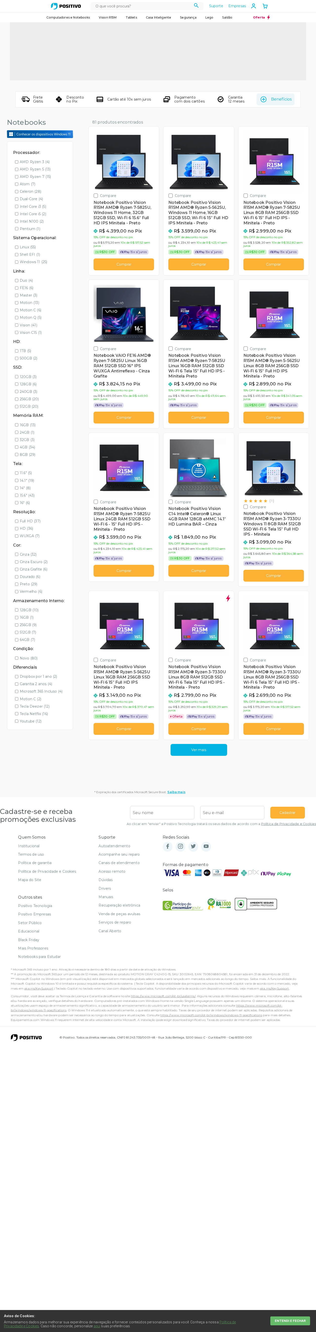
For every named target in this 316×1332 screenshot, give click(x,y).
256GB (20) (29, 399)
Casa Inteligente (158, 17)
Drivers (105, 888)
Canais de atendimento (119, 863)
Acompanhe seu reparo (119, 854)
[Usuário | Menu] (253, 5)
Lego (209, 17)
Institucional (29, 846)
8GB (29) (27, 454)
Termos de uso (31, 854)
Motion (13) (29, 302)
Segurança (188, 17)
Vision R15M (108, 17)
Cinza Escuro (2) (34, 562)
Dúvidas (106, 880)
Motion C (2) (30, 699)
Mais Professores (33, 948)
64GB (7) (27, 639)
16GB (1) (27, 617)
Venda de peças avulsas (119, 914)
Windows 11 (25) (33, 262)
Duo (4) (26, 280)
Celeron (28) (30, 191)
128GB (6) (28, 384)
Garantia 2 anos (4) (36, 684)
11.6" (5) (26, 473)
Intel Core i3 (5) (33, 206)
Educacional (28, 931)
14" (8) (25, 488)
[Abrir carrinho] (265, 6)
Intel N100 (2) (32, 221)
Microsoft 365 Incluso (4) (41, 691)
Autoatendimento (114, 846)
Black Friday (28, 940)
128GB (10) (29, 610)
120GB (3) (28, 377)
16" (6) (25, 503)
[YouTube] (206, 846)
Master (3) (29, 295)
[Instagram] (180, 846)
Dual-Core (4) (31, 199)
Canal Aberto (110, 931)
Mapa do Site (29, 880)
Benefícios (281, 99)
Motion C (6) (30, 310)
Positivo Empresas (34, 914)
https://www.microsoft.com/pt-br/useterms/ (163, 996)
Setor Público (30, 923)
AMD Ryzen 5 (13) (35, 169)
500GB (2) (28, 358)
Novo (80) (29, 658)
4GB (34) (27, 447)
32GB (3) (27, 440)
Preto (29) (29, 584)
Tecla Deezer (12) (35, 706)
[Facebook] (167, 846)
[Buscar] (196, 6)
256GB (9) (28, 625)
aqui (97, 1326)
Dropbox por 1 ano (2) (38, 676)
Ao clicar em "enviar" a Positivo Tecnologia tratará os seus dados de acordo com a (221, 824)
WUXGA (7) (30, 536)
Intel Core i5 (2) (33, 214)
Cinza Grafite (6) (33, 569)
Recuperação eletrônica (119, 905)
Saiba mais (176, 792)
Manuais (106, 897)
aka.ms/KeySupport (38, 988)
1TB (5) (25, 351)
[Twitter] (193, 846)
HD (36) (26, 528)
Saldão (227, 17)
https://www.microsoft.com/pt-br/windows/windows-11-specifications (211, 1015)
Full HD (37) (30, 521)
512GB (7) (28, 632)
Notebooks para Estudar (39, 956)
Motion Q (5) (30, 317)
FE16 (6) (26, 288)
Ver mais (198, 750)
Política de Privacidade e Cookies (288, 824)
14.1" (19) (27, 480)
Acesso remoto (112, 871)
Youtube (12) (30, 721)
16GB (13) (28, 425)
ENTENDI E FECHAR (290, 1321)
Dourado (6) (30, 576)
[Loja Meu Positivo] (66, 6)
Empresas (237, 6)
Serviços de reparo (115, 922)
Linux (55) (28, 247)
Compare (108, 195)
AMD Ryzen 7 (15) (35, 176)
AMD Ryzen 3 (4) (35, 162)
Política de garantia (35, 863)
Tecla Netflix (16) (34, 714)
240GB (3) (28, 391)
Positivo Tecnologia (35, 906)
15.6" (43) (27, 495)
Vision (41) (28, 325)
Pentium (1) (30, 229)
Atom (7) (27, 184)
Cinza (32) (28, 554)
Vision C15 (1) (31, 332)
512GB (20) (29, 406)
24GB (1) (27, 432)
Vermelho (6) (31, 591)
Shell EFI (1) (30, 254)
